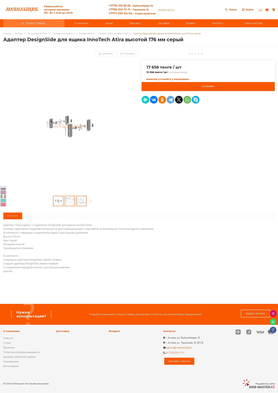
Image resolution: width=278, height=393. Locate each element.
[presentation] (91, 201)
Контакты (169, 331)
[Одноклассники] (162, 100)
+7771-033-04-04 (132, 13)
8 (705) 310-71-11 (175, 352)
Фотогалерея (11, 366)
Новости (8, 338)
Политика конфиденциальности (21, 352)
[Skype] (195, 100)
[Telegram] (170, 100)
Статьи (7, 342)
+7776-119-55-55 (131, 5)
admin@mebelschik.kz (179, 347)
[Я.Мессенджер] (145, 100)
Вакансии (8, 347)
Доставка (62, 331)
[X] (179, 100)
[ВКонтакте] (154, 100)
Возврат (114, 331)
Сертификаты (11, 361)
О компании (11, 331)
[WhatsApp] (187, 100)
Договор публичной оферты (19, 356)
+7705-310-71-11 (129, 9)
